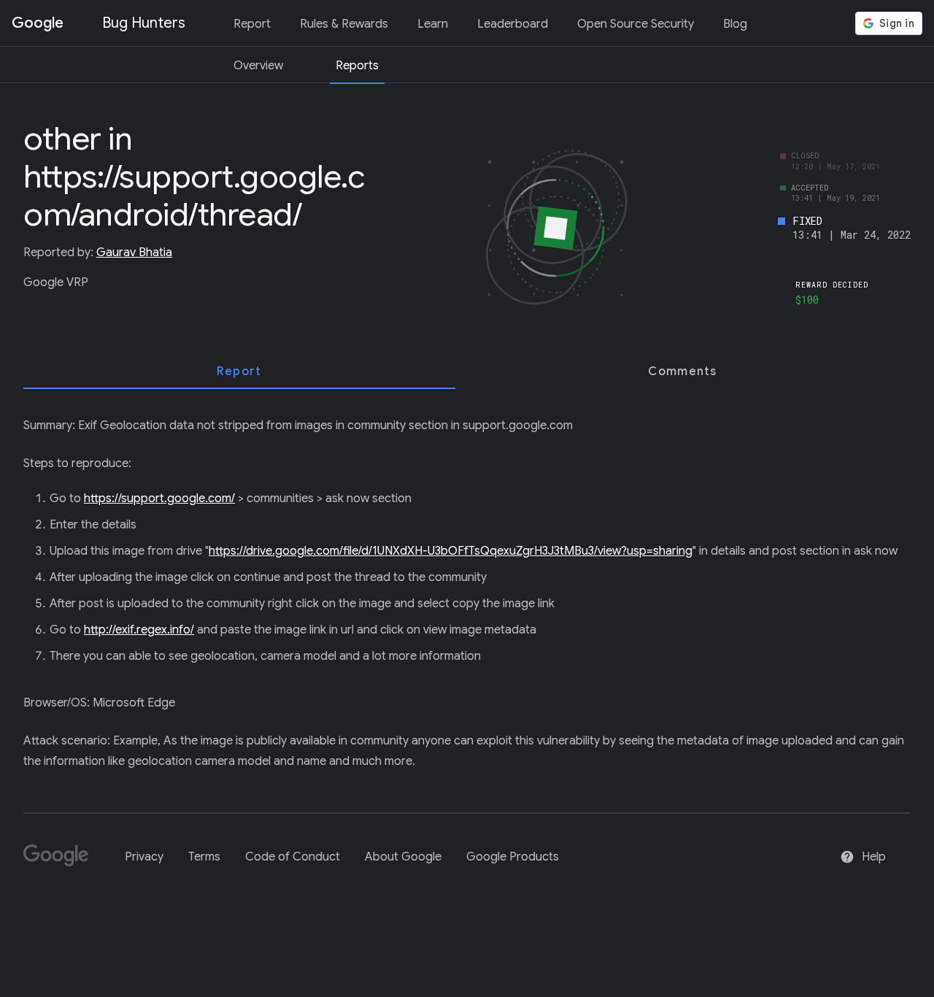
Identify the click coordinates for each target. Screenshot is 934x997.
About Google (403, 857)
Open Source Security (635, 24)
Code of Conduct (292, 857)
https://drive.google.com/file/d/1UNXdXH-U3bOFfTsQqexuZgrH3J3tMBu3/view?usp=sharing (450, 551)
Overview (258, 65)
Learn (432, 24)
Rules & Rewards (344, 24)
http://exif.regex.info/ (139, 630)
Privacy (144, 857)
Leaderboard (512, 24)
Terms (204, 857)
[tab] (239, 371)
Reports (357, 65)
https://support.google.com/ (159, 498)
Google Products (512, 857)
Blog (735, 24)
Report (252, 24)
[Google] (61, 862)
